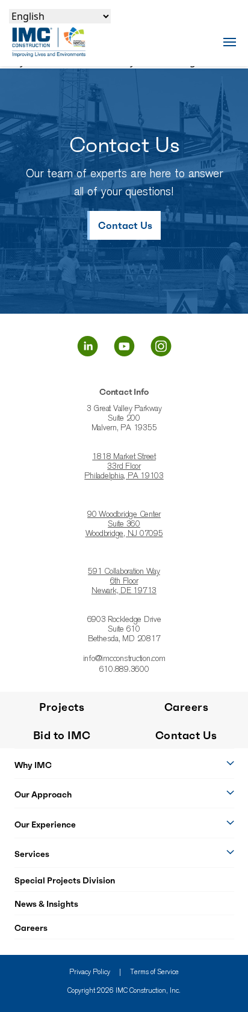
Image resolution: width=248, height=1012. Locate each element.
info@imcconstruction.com (124, 659)
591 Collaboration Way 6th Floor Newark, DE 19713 (124, 582)
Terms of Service (154, 972)
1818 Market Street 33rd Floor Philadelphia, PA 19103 (124, 467)
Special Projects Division (64, 880)
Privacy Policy (89, 972)
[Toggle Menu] (229, 42)
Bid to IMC (62, 735)
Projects (61, 707)
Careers (31, 928)
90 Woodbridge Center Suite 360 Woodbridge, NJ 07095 (124, 524)
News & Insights (46, 904)
